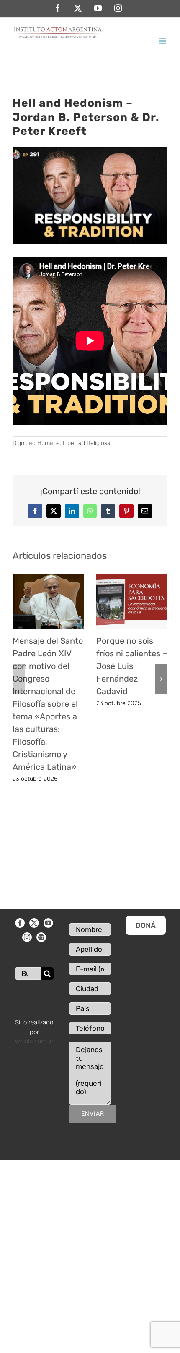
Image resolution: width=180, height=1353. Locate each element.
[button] (19, 679)
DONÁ (146, 925)
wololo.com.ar (34, 1041)
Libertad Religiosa (87, 443)
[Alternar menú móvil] (163, 41)
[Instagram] (27, 937)
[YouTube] (48, 923)
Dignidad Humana (36, 443)
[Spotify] (41, 937)
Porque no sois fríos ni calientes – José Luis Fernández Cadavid (131, 666)
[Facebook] (20, 923)
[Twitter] (34, 923)
